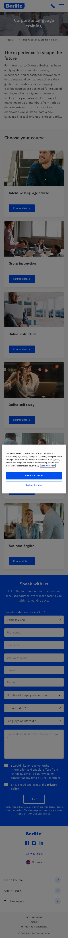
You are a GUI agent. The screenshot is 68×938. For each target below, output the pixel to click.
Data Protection (48, 465)
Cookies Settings (34, 485)
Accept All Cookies (33, 475)
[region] (34, 468)
